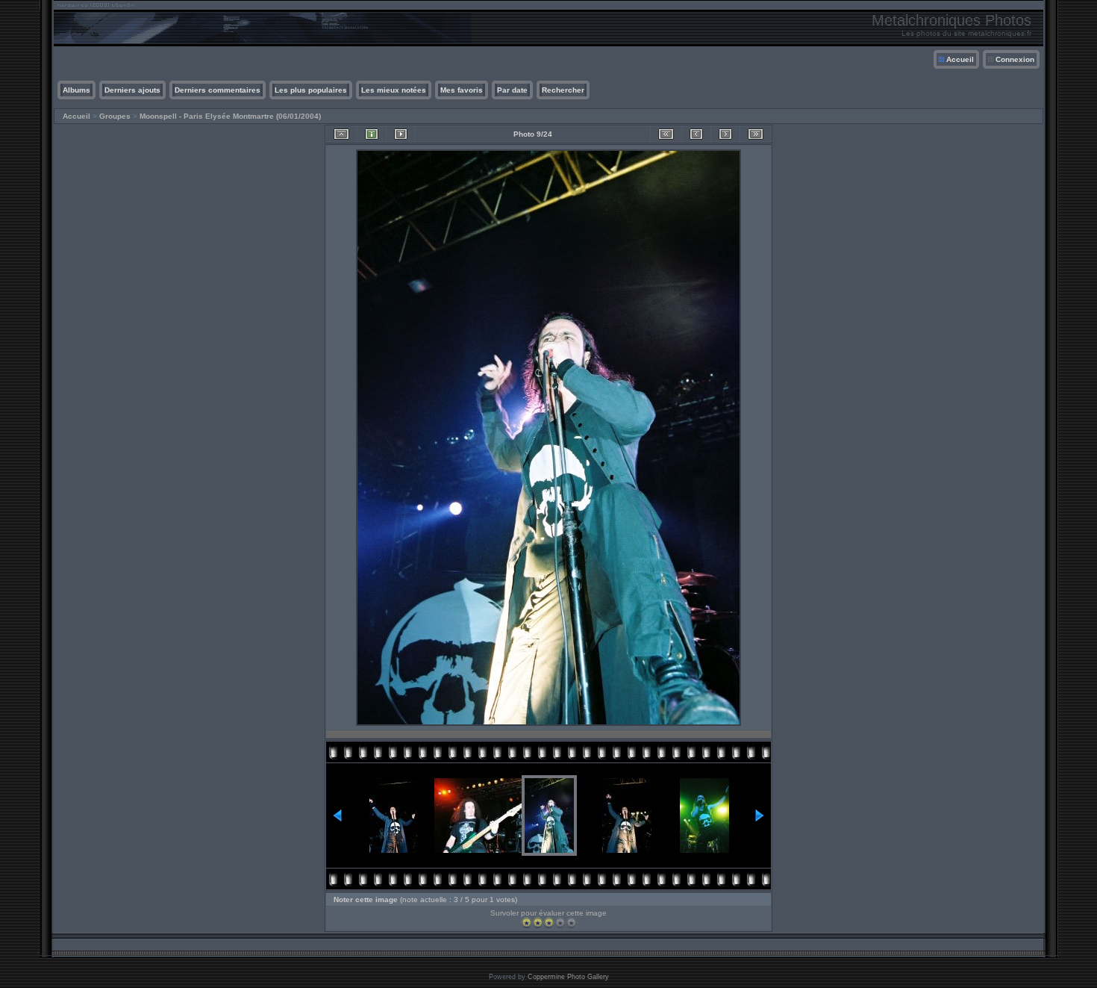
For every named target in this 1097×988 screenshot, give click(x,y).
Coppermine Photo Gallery (568, 977)
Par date (512, 90)
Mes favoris (461, 90)
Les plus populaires (311, 90)
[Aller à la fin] (755, 134)
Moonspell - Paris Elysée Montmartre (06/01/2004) (230, 116)
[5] (571, 922)
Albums (76, 90)
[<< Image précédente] (696, 134)
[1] (526, 922)
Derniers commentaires (217, 90)
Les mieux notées (393, 90)
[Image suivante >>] (725, 134)
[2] (537, 922)
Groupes (115, 116)
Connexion (1015, 59)
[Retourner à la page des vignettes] (341, 134)
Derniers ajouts (132, 90)
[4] (560, 922)
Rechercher (563, 90)
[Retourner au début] (666, 134)
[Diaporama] (401, 134)
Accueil (960, 59)
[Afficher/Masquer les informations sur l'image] (371, 134)
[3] (548, 922)
